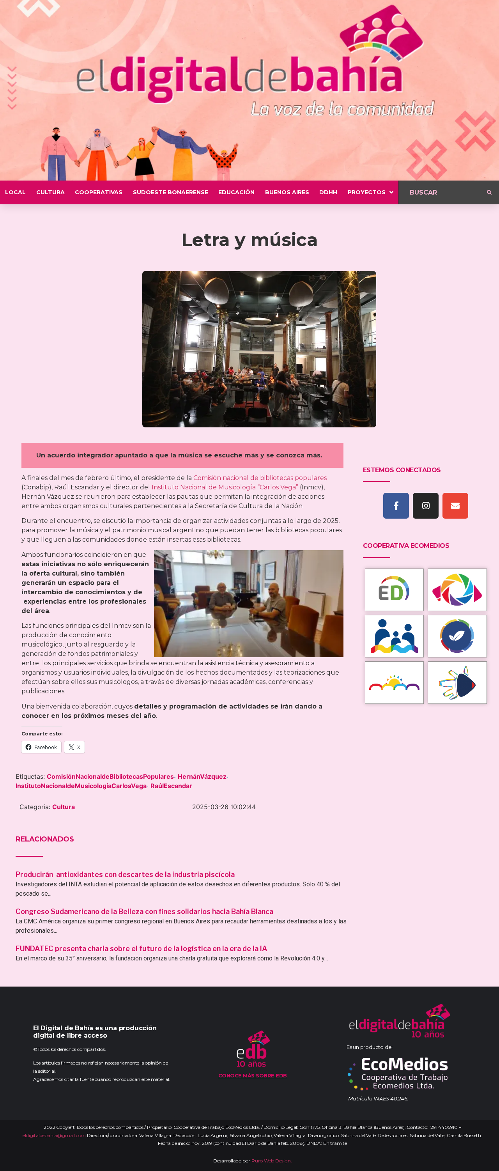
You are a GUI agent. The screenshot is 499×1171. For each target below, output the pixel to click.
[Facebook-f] (396, 506)
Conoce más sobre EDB (252, 1075)
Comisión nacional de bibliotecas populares (260, 478)
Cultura (63, 807)
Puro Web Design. (271, 1161)
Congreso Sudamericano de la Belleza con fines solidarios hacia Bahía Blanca (144, 911)
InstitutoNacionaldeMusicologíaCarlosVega (81, 786)
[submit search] (489, 192)
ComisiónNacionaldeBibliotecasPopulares (110, 776)
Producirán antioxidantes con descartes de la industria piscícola (126, 874)
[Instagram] (426, 506)
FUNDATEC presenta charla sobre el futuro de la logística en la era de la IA (141, 948)
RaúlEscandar (171, 786)
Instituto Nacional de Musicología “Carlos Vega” (225, 487)
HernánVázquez (202, 776)
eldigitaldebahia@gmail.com (54, 1135)
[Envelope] (455, 506)
